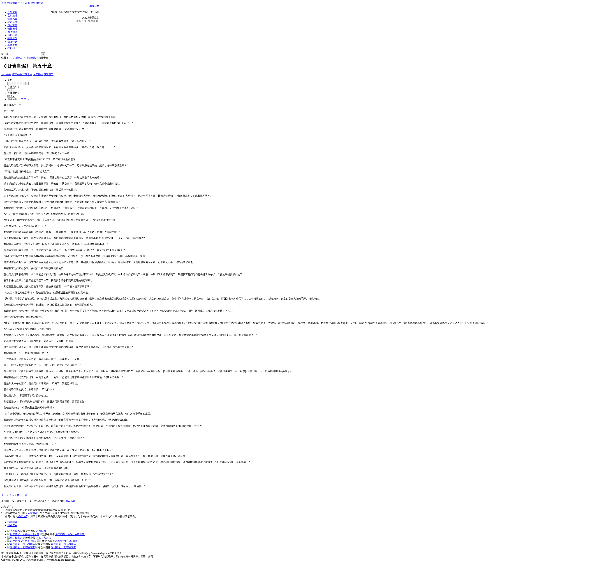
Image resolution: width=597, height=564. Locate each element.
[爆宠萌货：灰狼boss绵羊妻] (23, 534)
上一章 (5, 495)
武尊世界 (41, 531)
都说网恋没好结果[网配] (66, 541)
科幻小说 (12, 35)
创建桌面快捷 (35, 3)
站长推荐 (12, 522)
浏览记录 (94, 6)
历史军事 (12, 25)
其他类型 (12, 45)
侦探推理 (12, 28)
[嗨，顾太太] (14, 537)
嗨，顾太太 (45, 537)
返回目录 (14, 495)
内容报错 (38, 74)
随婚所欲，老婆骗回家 (63, 547)
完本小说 (22, 3)
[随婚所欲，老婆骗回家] (21, 547)
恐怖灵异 (12, 38)
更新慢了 (48, 74)
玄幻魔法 (12, 15)
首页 (3, 3)
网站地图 (12, 3)
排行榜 (11, 48)
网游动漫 (12, 32)
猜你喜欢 (12, 525)
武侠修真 (12, 19)
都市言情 (12, 22)
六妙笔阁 (12, 12)
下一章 (23, 495)
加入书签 (6, 74)
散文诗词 (12, 41)
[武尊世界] (13, 531)
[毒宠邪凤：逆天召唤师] (21, 544)
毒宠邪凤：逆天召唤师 (63, 544)
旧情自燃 (31, 57)
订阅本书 (27, 74)
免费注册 (93, 21)
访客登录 (81, 21)
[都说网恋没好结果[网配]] (21, 541)
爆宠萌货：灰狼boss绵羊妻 (70, 534)
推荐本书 (17, 74)
